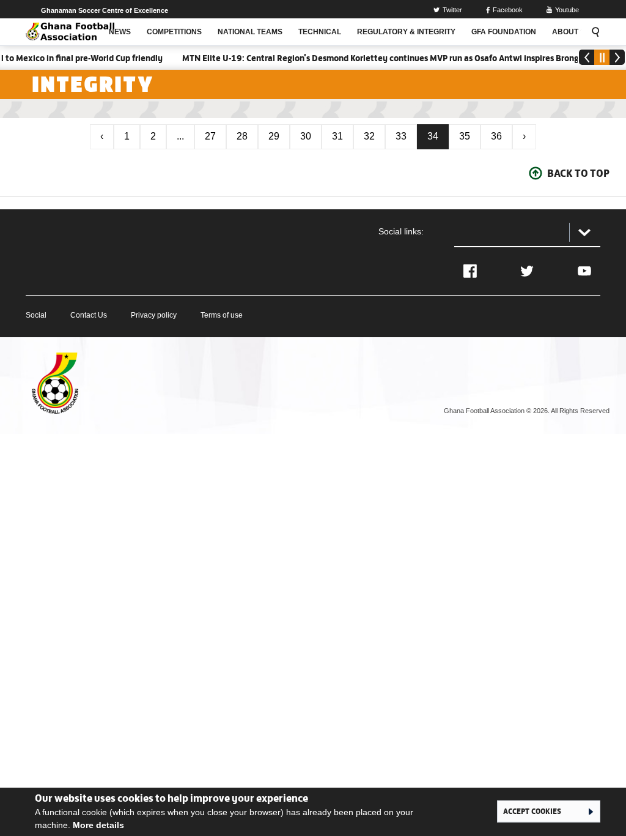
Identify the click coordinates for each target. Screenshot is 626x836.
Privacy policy (154, 315)
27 (210, 136)
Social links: (401, 231)
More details (98, 825)
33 (401, 136)
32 (369, 136)
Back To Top (578, 173)
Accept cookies (532, 811)
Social (36, 315)
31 (337, 136)
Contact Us (88, 315)
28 (242, 136)
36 (496, 136)
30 (305, 136)
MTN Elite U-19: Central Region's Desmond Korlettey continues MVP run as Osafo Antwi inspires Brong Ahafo (385, 58)
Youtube (567, 9)
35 (464, 136)
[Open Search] (593, 31)
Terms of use (222, 315)
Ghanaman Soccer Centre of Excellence (104, 10)
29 (273, 136)
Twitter (452, 9)
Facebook (508, 9)
